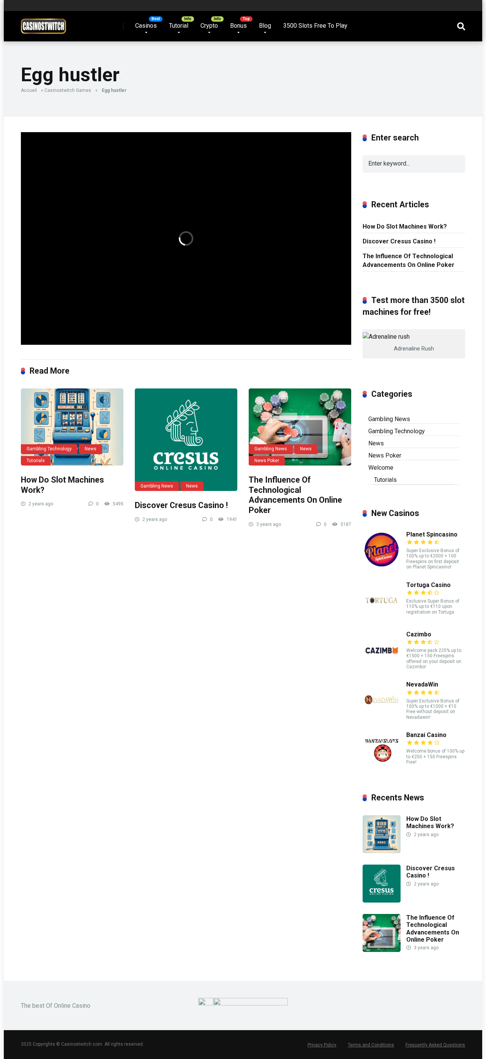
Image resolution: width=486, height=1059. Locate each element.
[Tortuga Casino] (382, 617)
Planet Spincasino (432, 534)
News (90, 448)
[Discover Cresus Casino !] (186, 439)
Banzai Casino (426, 735)
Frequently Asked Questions (435, 1045)
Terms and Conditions (371, 1045)
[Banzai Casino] (382, 767)
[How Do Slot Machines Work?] (72, 427)
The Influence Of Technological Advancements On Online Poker (295, 495)
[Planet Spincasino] (382, 566)
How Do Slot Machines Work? (405, 226)
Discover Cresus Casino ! (181, 505)
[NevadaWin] (382, 716)
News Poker (266, 460)
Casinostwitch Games (67, 90)
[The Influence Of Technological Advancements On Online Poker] (300, 427)
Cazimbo (418, 634)
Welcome (380, 467)
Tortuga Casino (428, 585)
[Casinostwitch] (43, 23)
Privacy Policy (322, 1045)
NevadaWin (422, 684)
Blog (265, 25)
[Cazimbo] (382, 666)
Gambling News (156, 486)
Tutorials (36, 460)
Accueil (29, 90)
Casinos (146, 25)
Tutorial (178, 25)
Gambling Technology (49, 448)
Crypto (209, 25)
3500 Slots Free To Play (315, 25)
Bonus (238, 25)
